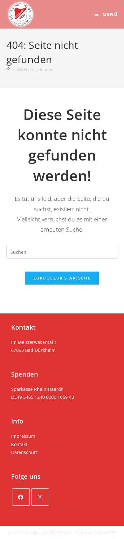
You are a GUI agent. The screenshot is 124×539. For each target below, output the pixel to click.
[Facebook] (21, 497)
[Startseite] (8, 69)
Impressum (23, 436)
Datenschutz (24, 452)
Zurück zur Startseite (61, 278)
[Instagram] (40, 497)
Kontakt (19, 444)
